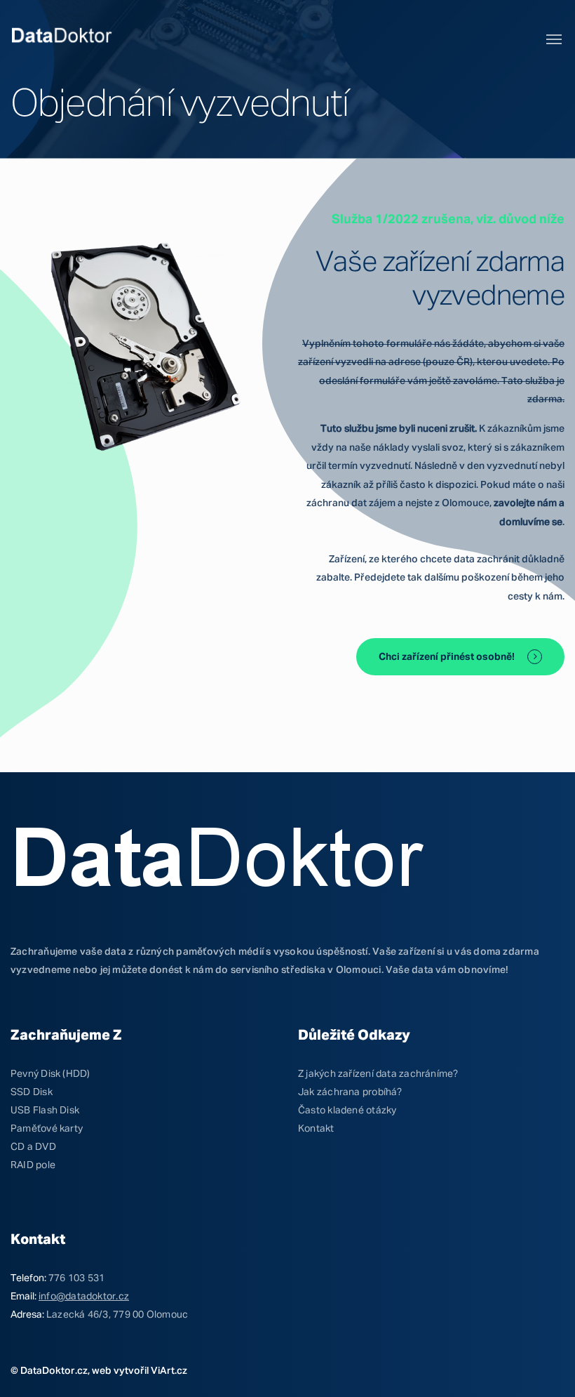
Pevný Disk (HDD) (50, 1074)
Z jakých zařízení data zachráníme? (378, 1074)
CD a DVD (33, 1147)
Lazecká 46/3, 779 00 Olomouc (117, 1315)
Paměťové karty (47, 1129)
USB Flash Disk (45, 1110)
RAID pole (33, 1165)
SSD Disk (32, 1092)
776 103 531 (76, 1278)
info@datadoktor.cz (84, 1297)
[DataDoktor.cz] (62, 37)
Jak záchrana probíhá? (350, 1092)
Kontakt (316, 1129)
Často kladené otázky (347, 1110)
